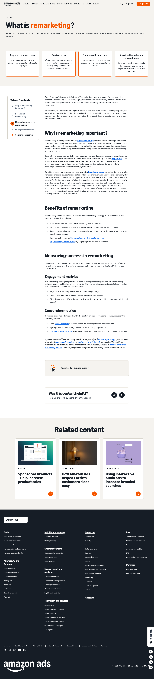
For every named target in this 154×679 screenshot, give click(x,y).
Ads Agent (49, 630)
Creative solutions (53, 548)
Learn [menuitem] (129, 532)
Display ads (8, 581)
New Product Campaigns (54, 625)
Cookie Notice (72, 646)
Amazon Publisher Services (55, 617)
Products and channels (43, 3)
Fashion (88, 553)
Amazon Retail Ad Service (54, 621)
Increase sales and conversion (15, 549)
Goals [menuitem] (6, 532)
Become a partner (133, 573)
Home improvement (93, 573)
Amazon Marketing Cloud (54, 609)
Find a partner (131, 569)
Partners (86, 3)
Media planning (50, 541)
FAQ (127, 553)
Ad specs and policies (134, 549)
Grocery (88, 561)
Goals (26, 3)
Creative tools (50, 561)
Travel (87, 590)
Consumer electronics (93, 545)
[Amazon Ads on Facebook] (24, 650)
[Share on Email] (151, 667)
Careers (104, 646)
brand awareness (96, 172)
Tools (77, 3)
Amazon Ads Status (89, 646)
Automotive (90, 537)
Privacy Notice (38, 646)
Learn (96, 3)
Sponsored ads (9, 568)
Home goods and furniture (95, 569)
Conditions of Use (22, 646)
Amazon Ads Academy (135, 537)
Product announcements (135, 541)
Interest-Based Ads (55, 646)
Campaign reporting (52, 585)
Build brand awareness (12, 537)
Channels (89, 597)
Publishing (89, 577)
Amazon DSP (49, 605)
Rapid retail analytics (52, 593)
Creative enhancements (54, 553)
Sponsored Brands (10, 576)
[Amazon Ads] (10, 3)
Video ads (7, 585)
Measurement (64, 3)
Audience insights (51, 537)
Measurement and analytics (53, 571)
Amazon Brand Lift (52, 576)
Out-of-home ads (10, 593)
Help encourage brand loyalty (62, 241)
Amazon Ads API (51, 613)
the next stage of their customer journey (88, 238)
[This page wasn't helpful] (114, 395)
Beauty (88, 541)
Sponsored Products (11, 572)
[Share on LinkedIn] (151, 662)
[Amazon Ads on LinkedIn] (5, 650)
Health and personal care (94, 565)
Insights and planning (55, 532)
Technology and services (56, 600)
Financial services (91, 557)
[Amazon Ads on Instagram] (14, 650)
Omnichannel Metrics (53, 589)
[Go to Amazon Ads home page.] (27, 666)
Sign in (129, 3)
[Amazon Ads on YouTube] (19, 650)
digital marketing (85, 140)
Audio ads (7, 589)
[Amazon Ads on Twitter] (9, 650)
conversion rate (62, 323)
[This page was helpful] (122, 395)
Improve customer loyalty (13, 553)
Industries (90, 532)
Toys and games (91, 586)
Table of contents (20, 100)
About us (7, 646)
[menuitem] (16, 581)
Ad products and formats (11, 562)
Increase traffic (9, 545)
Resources (130, 545)
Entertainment (91, 549)
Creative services (51, 557)
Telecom (88, 582)
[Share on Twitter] (151, 657)
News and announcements (136, 557)
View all (7, 597)
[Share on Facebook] (151, 652)
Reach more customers (12, 541)
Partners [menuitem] (130, 565)
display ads (117, 158)
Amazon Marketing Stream (55, 581)
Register (143, 3)
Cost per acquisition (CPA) (61, 331)
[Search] (122, 4)
